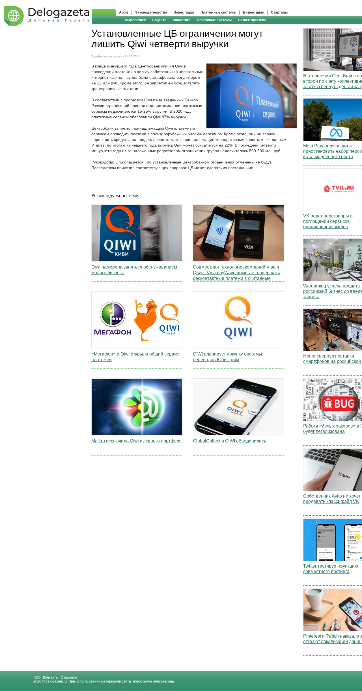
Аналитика (182, 20)
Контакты (50, 677)
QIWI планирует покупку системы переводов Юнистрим (227, 357)
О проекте (69, 677)
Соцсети (159, 20)
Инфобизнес (135, 20)
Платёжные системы (218, 12)
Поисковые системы (214, 20)
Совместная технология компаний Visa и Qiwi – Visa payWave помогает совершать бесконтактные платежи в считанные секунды (236, 273)
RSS (36, 677)
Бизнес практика (252, 20)
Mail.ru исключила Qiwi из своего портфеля (136, 441)
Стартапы (279, 12)
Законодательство (151, 12)
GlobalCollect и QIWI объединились (229, 441)
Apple (123, 12)
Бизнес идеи (253, 12)
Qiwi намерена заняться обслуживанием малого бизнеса (134, 270)
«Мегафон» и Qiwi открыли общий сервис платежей (135, 357)
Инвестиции (184, 12)
